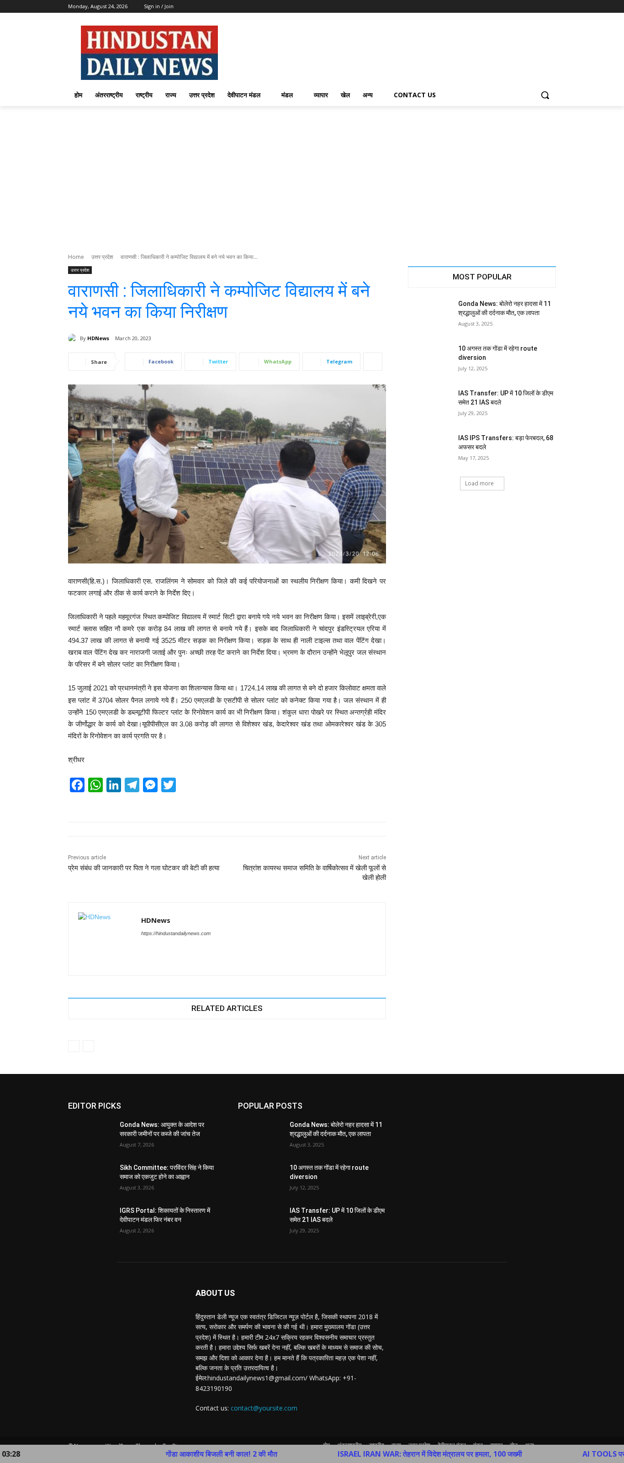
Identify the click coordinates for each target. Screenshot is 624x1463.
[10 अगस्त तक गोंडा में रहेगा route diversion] (430, 359)
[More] (372, 362)
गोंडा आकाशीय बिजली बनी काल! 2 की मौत (182, 1454)
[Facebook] (500, 6)
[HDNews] (74, 338)
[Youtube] (550, 6)
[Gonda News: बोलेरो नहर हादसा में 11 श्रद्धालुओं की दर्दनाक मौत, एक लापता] (430, 315)
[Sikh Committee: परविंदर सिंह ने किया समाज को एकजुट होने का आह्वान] (90, 1179)
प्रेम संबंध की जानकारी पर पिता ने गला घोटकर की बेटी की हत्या (143, 868)
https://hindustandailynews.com (176, 933)
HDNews (98, 338)
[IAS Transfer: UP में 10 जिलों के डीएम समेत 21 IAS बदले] (430, 404)
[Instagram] (513, 6)
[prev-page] (73, 1046)
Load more (479, 483)
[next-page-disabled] (88, 1046)
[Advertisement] (312, 174)
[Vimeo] (538, 6)
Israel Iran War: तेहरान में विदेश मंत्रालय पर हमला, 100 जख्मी (390, 1454)
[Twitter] (525, 6)
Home (76, 257)
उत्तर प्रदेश (102, 257)
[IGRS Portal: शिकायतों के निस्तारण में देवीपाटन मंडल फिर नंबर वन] (90, 1221)
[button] (545, 95)
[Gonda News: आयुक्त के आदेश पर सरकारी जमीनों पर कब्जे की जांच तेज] (90, 1136)
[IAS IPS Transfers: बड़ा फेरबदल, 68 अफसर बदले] (430, 449)
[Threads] (160, 949)
